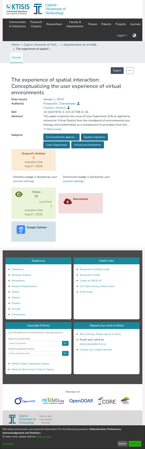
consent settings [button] (23, 181)
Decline (122, 443)
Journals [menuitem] (135, 24)
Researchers (18, 280)
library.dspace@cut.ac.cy (93, 344)
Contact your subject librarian (96, 349)
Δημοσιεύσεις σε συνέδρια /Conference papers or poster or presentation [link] (81, 45)
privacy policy (44, 436)
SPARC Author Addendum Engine (30, 363)
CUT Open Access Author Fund (97, 286)
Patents (16, 297)
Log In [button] (121, 35)
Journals (16, 309)
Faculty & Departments (24, 286)
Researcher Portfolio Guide (94, 269)
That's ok (135, 443)
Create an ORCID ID (91, 280)
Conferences (18, 314)
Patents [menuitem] (106, 24)
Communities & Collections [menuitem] (17, 24)
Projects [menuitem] (120, 24)
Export (117, 71)
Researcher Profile (90, 275)
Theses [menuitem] (92, 24)
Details (16, 57)
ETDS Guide (86, 292)
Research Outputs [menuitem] (36, 24)
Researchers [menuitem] (54, 24)
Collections (18, 269)
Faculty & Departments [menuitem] (74, 24)
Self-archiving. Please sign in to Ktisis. (100, 334)
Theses (15, 292)
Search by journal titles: (19, 338)
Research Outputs (21, 275)
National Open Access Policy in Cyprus (33, 369)
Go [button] (65, 343)
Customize (8, 443)
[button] (17, 9)
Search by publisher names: (21, 348)
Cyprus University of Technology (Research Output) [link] (41, 45)
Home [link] (15, 45)
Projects (16, 303)
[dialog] (72, 437)
